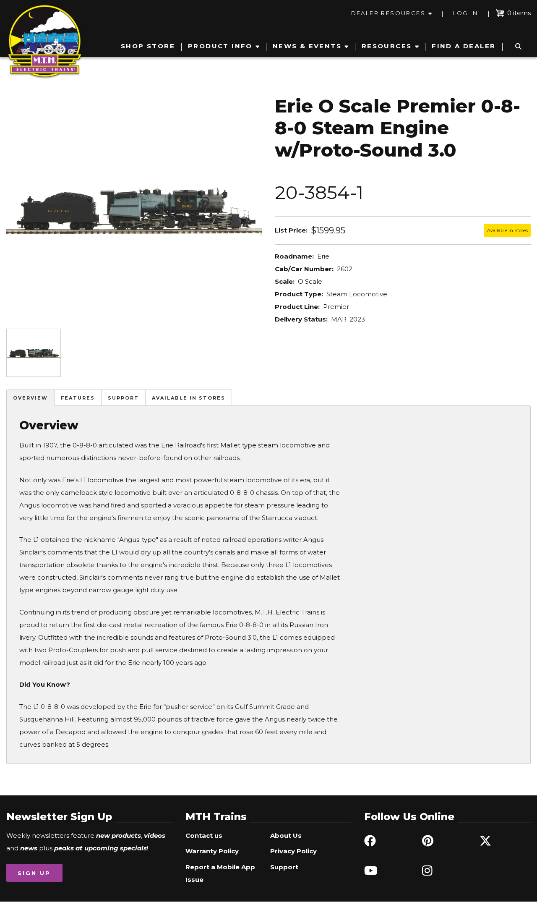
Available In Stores (188, 398)
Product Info (220, 46)
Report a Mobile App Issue (220, 873)
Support (123, 398)
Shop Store (148, 46)
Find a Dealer (463, 46)
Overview (30, 398)
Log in (465, 13)
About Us (286, 835)
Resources (387, 46)
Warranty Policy (212, 851)
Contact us (203, 835)
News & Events (307, 46)
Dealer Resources (388, 13)
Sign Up (34, 873)
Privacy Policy (293, 851)
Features (78, 398)
